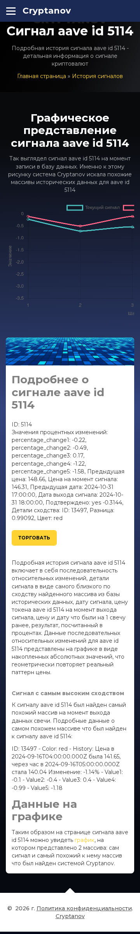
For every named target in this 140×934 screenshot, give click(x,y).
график (84, 840)
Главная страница (41, 76)
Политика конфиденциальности (84, 908)
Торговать (34, 538)
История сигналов (97, 76)
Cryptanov (47, 10)
